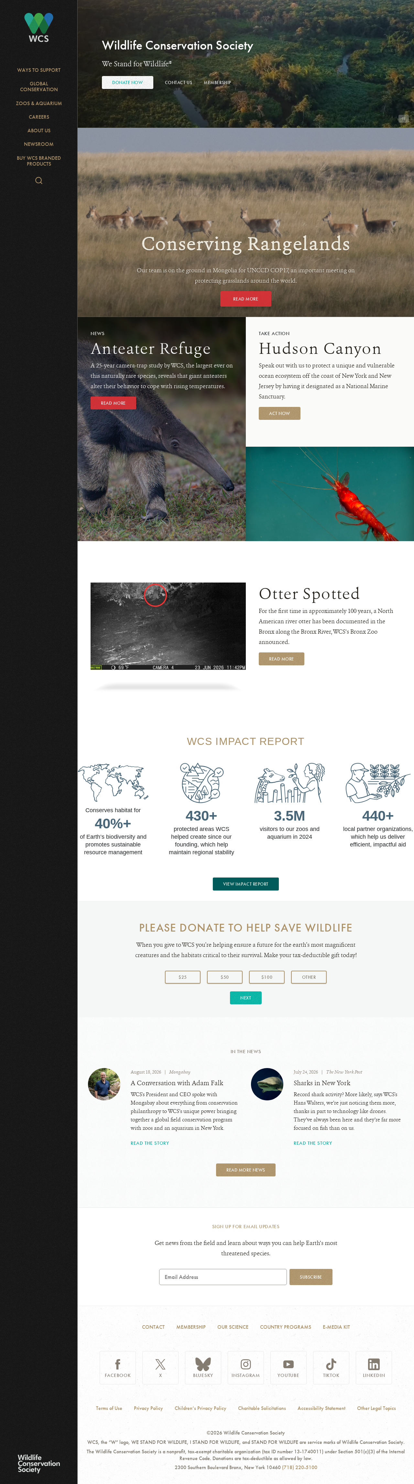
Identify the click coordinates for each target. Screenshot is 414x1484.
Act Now (279, 413)
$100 (266, 977)
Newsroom (39, 144)
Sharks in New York (322, 1083)
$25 (183, 977)
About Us (38, 130)
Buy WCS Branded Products (39, 161)
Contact (153, 1327)
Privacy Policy (148, 1408)
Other (314, 977)
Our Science (232, 1327)
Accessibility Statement (321, 1408)
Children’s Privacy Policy (200, 1408)
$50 (225, 977)
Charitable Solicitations (262, 1408)
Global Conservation (39, 86)
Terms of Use (109, 1408)
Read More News (245, 1170)
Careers (39, 117)
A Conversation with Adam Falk (177, 1083)
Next (245, 998)
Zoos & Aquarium (39, 103)
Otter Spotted (310, 594)
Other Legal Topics (376, 1408)
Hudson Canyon (320, 348)
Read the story (150, 1143)
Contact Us (178, 82)
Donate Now (127, 82)
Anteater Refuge (151, 348)
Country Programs (285, 1327)
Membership (217, 82)
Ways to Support (38, 70)
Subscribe (311, 1277)
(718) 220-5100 (299, 1467)
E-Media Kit (336, 1327)
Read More (245, 299)
